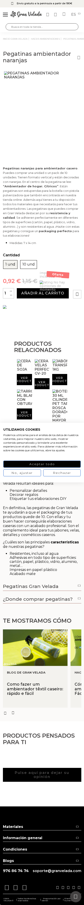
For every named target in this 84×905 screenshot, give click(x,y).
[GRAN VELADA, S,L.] (26, 14)
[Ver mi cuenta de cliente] (56, 14)
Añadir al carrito (42, 293)
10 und (28, 264)
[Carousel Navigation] (42, 713)
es (74, 15)
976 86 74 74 (16, 871)
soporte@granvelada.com (57, 871)
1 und (10, 264)
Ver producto (24, 379)
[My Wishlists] (48, 14)
